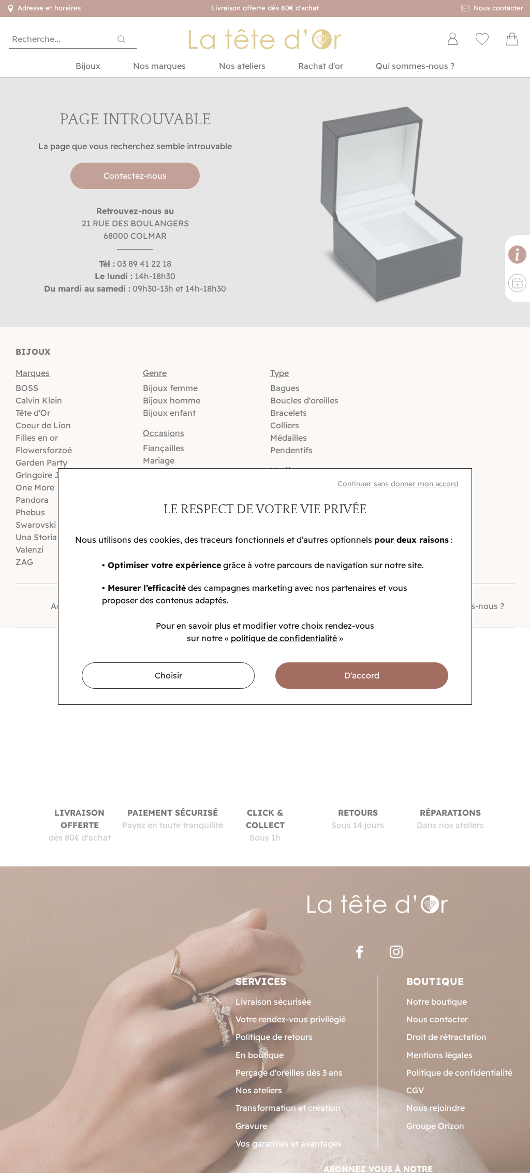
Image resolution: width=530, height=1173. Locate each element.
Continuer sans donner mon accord (398, 483)
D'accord (361, 675)
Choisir (168, 675)
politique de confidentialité (284, 638)
